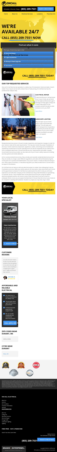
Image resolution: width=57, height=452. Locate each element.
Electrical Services (27, 14)
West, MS (6, 354)
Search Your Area (6, 432)
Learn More (38, 111)
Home (6, 14)
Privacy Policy (12, 387)
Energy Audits (5, 420)
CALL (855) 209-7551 (10, 323)
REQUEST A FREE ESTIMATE (46, 9)
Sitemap (4, 407)
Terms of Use (4, 387)
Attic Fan (4, 413)
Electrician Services (6, 416)
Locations (40, 14)
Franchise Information (7, 405)
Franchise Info (51, 14)
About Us (14, 14)
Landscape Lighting (6, 421)
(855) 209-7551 (28, 9)
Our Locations (5, 404)
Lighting (4, 423)
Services (4, 402)
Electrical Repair (5, 418)
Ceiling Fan (4, 414)
